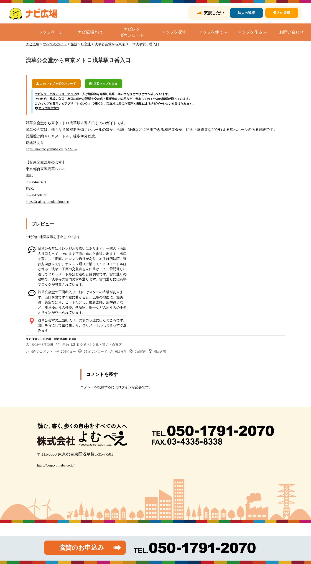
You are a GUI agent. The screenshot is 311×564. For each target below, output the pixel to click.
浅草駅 (64, 339)
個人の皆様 (281, 13)
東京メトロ (38, 339)
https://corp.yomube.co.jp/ (55, 465)
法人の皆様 (246, 13)
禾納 (65, 344)
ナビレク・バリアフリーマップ (55, 94)
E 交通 (82, 344)
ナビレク (82, 103)
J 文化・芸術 (99, 344)
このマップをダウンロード (57, 83)
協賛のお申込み (81, 547)
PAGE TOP (300, 543)
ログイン (125, 387)
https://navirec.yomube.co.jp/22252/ (51, 149)
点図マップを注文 (105, 83)
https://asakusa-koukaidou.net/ (47, 202)
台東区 (117, 344)
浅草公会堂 (52, 339)
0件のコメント (42, 351)
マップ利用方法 (48, 108)
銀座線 (72, 339)
